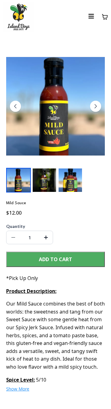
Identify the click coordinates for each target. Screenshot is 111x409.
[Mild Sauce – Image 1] (18, 180)
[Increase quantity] (45, 237)
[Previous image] (15, 106)
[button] (91, 17)
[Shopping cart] (105, 17)
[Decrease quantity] (13, 237)
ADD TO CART (55, 259)
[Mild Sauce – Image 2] (44, 180)
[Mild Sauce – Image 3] (70, 180)
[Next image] (95, 106)
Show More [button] (17, 389)
